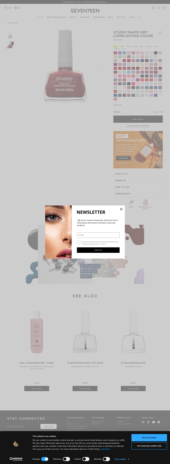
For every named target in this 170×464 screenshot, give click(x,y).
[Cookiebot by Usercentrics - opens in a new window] (16, 459)
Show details (120, 459)
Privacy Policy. (102, 244)
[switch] (66, 459)
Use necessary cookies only (149, 446)
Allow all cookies (149, 438)
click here (105, 449)
